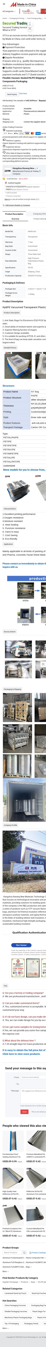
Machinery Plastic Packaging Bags (18, 1317)
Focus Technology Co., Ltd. (32, 1337)
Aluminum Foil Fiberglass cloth (15, 1262)
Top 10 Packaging (12, 1323)
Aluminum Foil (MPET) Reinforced (16, 1267)
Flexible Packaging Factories (16, 1311)
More (5, 1328)
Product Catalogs (38, 1252)
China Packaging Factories (15, 1305)
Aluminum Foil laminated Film (14, 1258)
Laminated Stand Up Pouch (15, 1293)
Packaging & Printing (17, 18)
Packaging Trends (31, 1323)
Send (24, 1112)
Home (5, 18)
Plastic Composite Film (35, 1258)
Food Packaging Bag (34, 18)
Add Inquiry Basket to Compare (17, 205)
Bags (28, 1267)
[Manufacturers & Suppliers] (23, 4)
